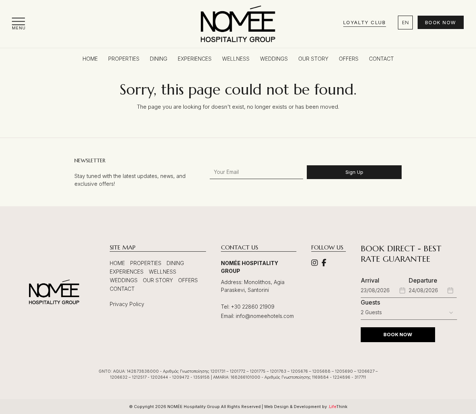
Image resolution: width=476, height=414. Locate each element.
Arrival (370, 280)
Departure (423, 280)
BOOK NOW (397, 334)
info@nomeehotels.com (265, 316)
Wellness (162, 271)
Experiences (127, 271)
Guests (370, 302)
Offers (188, 280)
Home (117, 263)
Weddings (124, 280)
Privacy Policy (127, 304)
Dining (175, 263)
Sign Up (354, 172)
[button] (19, 23)
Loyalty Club (364, 22)
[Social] (314, 263)
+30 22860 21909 (252, 306)
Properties (145, 263)
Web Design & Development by (305, 406)
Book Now (440, 22)
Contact (122, 289)
